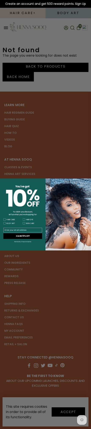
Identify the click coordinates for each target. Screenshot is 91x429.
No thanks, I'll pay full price (22, 242)
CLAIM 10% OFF (23, 236)
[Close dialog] (88, 181)
